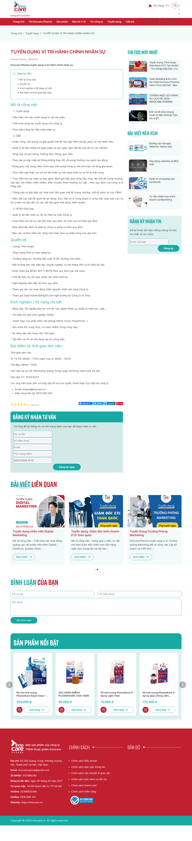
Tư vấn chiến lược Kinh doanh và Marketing (162, 198)
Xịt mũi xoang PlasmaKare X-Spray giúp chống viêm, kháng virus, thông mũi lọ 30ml (159, 697)
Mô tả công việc (26, 79)
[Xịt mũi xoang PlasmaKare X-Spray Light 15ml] (117, 672)
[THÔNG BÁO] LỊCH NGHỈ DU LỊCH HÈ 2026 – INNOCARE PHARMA (163, 98)
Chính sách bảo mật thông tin (88, 766)
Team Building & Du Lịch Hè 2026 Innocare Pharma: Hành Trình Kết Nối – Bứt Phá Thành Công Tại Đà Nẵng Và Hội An (164, 85)
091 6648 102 (174, 18)
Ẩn (29, 73)
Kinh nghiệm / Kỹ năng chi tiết (34, 88)
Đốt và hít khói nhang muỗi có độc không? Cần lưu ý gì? (163, 115)
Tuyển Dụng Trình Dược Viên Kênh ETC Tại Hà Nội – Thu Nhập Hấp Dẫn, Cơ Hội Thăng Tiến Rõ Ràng (163, 67)
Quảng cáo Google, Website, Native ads (160, 145)
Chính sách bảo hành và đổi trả (89, 779)
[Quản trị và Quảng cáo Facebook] (138, 183)
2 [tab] (97, 569)
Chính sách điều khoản (84, 760)
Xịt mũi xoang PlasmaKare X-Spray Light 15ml (117, 694)
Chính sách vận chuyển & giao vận (90, 773)
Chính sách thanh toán (84, 785)
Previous (9, 684)
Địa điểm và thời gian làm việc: (34, 92)
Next (182, 684)
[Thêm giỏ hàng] (19, 710)
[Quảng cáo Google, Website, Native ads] (138, 148)
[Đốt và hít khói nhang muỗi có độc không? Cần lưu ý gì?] (138, 116)
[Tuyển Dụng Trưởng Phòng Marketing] (155, 511)
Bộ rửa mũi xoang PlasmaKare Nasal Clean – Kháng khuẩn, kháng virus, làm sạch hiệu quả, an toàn (31, 697)
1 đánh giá (32, 405)
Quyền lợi (23, 83)
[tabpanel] (37, 529)
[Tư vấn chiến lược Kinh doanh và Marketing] (138, 201)
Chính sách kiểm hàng (83, 791)
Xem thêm (21, 556)
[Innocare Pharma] (20, 9)
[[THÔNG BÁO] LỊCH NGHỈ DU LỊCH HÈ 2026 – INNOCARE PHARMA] (138, 100)
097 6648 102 (150, 18)
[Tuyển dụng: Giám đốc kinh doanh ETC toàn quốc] (96, 511)
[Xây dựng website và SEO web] (138, 166)
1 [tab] (95, 569)
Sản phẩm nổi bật (36, 642)
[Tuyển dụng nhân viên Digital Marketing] (37, 511)
